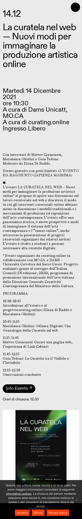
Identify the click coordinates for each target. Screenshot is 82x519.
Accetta (22, 512)
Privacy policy (58, 512)
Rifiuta (38, 512)
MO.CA (13, 116)
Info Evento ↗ (19, 388)
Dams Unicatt (47, 110)
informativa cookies (19, 493)
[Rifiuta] (77, 499)
